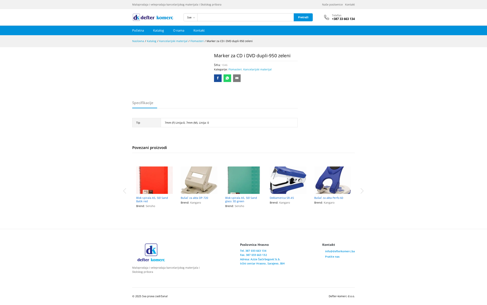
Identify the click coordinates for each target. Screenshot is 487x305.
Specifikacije (142, 103)
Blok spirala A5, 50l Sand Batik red (152, 199)
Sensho (150, 206)
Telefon (336, 15)
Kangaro (195, 202)
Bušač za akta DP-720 (194, 198)
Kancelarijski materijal (257, 69)
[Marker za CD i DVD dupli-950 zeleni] (218, 78)
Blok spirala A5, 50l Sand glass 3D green (241, 199)
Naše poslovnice (333, 4)
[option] (154, 190)
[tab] (144, 104)
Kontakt (350, 4)
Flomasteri (235, 69)
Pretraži (303, 17)
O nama (178, 30)
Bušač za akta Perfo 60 (328, 198)
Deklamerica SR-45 (282, 198)
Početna (138, 30)
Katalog (158, 30)
